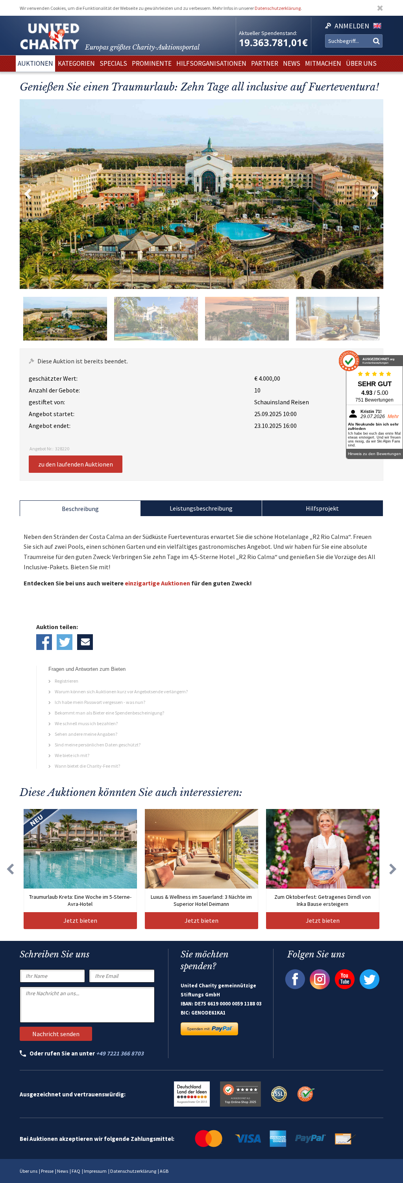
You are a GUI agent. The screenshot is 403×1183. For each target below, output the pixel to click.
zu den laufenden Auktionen (75, 464)
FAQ (76, 1171)
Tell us (85, 642)
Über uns (28, 1171)
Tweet (64, 642)
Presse (47, 1171)
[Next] (393, 869)
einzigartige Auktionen (157, 583)
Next (375, 194)
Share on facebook (44, 642)
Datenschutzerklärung (278, 8)
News (62, 1171)
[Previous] (10, 869)
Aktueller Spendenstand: (268, 33)
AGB (164, 1171)
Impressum (95, 1171)
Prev (27, 194)
